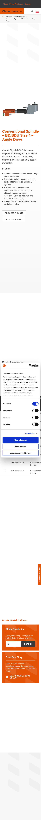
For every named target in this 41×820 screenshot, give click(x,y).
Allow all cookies (20, 440)
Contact (27, 4)
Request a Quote (14, 213)
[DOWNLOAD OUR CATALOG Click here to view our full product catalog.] (39, 574)
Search (28, 644)
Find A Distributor (16, 4)
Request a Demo (13, 219)
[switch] (35, 410)
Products (9, 16)
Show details (29, 433)
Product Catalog (19, 16)
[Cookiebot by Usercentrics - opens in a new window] (29, 365)
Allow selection (20, 446)
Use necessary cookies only (20, 453)
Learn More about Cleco (20, 677)
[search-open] (32, 11)
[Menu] (37, 11)
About (5, 4)
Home (3, 16)
